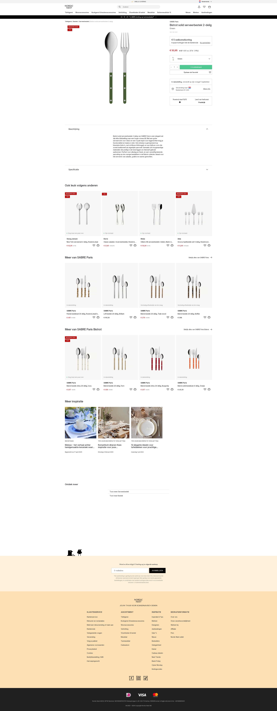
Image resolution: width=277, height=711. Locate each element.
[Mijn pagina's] (199, 6)
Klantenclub (91, 629)
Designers (155, 625)
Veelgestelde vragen (94, 633)
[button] (173, 32)
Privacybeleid (92, 649)
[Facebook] (131, 677)
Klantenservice (92, 617)
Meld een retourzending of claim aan (100, 625)
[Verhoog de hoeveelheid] (177, 67)
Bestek (75, 21)
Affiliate (173, 629)
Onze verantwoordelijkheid (180, 621)
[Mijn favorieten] (204, 6)
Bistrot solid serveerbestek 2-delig (101, 21)
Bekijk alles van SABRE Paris (199, 257)
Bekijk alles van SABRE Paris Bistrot (196, 329)
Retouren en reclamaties (95, 621)
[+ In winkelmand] (98, 245)
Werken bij (174, 625)
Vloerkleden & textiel (137, 12)
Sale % (154, 633)
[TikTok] (145, 677)
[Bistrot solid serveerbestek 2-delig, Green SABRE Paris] (117, 67)
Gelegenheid (156, 645)
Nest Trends (156, 657)
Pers (172, 633)
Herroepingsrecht (93, 661)
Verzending (91, 637)
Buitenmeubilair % (164, 12)
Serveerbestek (84, 21)
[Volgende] (161, 68)
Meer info (206, 89)
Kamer (154, 649)
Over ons (174, 617)
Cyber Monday (157, 665)
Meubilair (151, 12)
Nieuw (188, 12)
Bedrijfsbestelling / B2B (95, 657)
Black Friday (156, 661)
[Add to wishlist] (94, 245)
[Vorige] (72, 68)
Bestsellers (156, 641)
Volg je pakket (92, 641)
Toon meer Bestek (116, 496)
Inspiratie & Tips (157, 617)
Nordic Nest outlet (177, 637)
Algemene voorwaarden (95, 645)
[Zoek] (120, 7)
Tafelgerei (69, 12)
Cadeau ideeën (157, 653)
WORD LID (147, 1)
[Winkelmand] (209, 6)
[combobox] (205, 1)
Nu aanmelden (205, 43)
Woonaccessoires (82, 12)
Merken (196, 12)
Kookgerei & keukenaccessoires (104, 12)
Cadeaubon (125, 645)
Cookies (90, 653)
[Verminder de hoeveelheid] (171, 67)
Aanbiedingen (206, 12)
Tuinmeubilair (125, 641)
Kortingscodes (157, 669)
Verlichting (122, 12)
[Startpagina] (69, 7)
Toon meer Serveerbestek (119, 492)
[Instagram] (138, 677)
